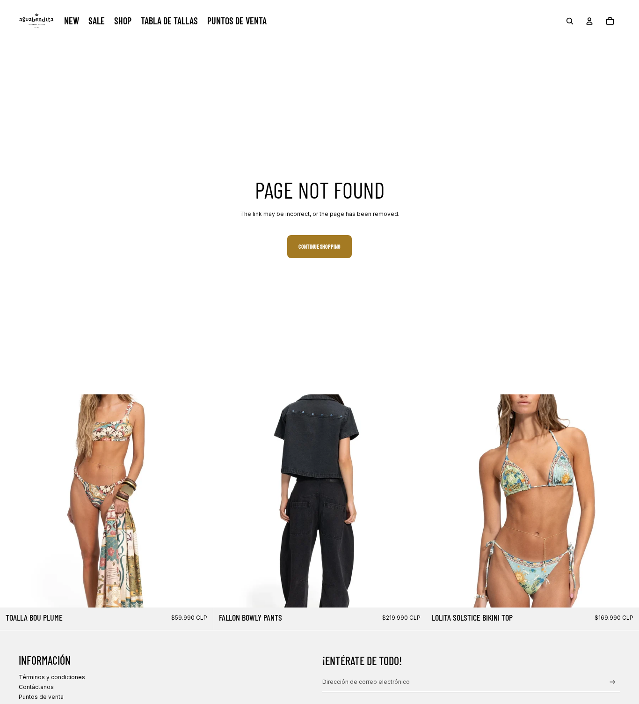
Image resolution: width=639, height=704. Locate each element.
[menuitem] (71, 21)
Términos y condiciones (52, 677)
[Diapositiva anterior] (14, 500)
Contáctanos (36, 686)
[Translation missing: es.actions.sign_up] (612, 682)
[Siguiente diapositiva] (199, 500)
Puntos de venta (41, 696)
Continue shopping (319, 246)
